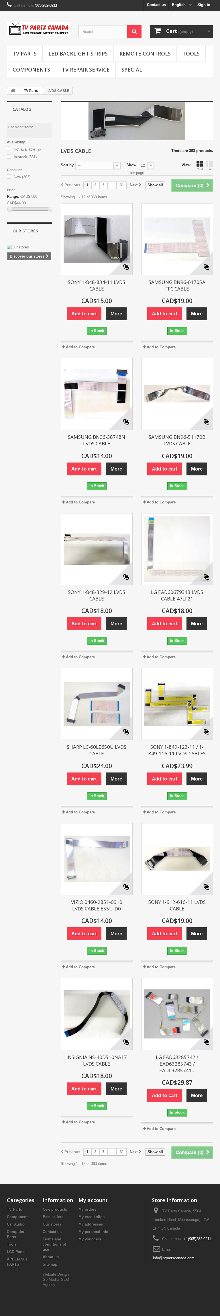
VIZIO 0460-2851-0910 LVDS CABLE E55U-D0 (96, 905)
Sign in (203, 5)
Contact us (156, 5)
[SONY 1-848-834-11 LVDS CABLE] (97, 239)
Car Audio (16, 1224)
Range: (13, 196)
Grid (200, 169)
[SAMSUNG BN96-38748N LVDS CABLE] (97, 394)
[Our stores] (29, 247)
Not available (27, 149)
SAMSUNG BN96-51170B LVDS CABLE (177, 440)
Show (131, 165)
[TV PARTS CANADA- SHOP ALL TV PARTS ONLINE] (38, 28)
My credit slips (91, 1217)
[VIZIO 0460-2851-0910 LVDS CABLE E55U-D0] (97, 859)
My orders (87, 1209)
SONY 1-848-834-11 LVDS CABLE (96, 285)
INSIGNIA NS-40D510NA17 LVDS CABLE (96, 1060)
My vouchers (89, 1239)
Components (31, 69)
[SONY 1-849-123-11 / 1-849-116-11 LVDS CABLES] (177, 704)
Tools (191, 53)
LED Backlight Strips (78, 53)
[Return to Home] (12, 90)
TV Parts (25, 53)
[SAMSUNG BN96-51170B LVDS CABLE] (177, 394)
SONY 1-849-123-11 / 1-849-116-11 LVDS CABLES (177, 750)
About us (51, 1257)
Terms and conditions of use (54, 1244)
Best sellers (53, 1217)
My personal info (93, 1232)
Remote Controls (145, 53)
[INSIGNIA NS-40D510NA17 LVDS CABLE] (97, 1014)
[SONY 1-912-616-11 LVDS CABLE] (177, 859)
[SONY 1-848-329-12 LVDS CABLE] (97, 549)
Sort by (67, 165)
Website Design (56, 1274)
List (209, 169)
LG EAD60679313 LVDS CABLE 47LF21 (177, 595)
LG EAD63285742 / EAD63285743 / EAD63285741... (177, 1064)
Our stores (25, 231)
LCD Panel (16, 1252)
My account (93, 1200)
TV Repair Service (86, 69)
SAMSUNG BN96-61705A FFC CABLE (177, 285)
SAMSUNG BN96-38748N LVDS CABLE (96, 440)
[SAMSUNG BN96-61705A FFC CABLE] (177, 239)
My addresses (90, 1224)
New (22, 177)
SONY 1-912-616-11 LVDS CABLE (177, 905)
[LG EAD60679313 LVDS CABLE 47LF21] (177, 549)
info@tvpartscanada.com (174, 1258)
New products (55, 1209)
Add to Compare (80, 347)
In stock (25, 157)
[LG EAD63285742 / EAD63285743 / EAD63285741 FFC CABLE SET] (177, 1014)
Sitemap (50, 1264)
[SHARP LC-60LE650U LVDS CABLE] (97, 704)
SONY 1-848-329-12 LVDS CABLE (96, 595)
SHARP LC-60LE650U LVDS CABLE (96, 750)
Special (131, 69)
